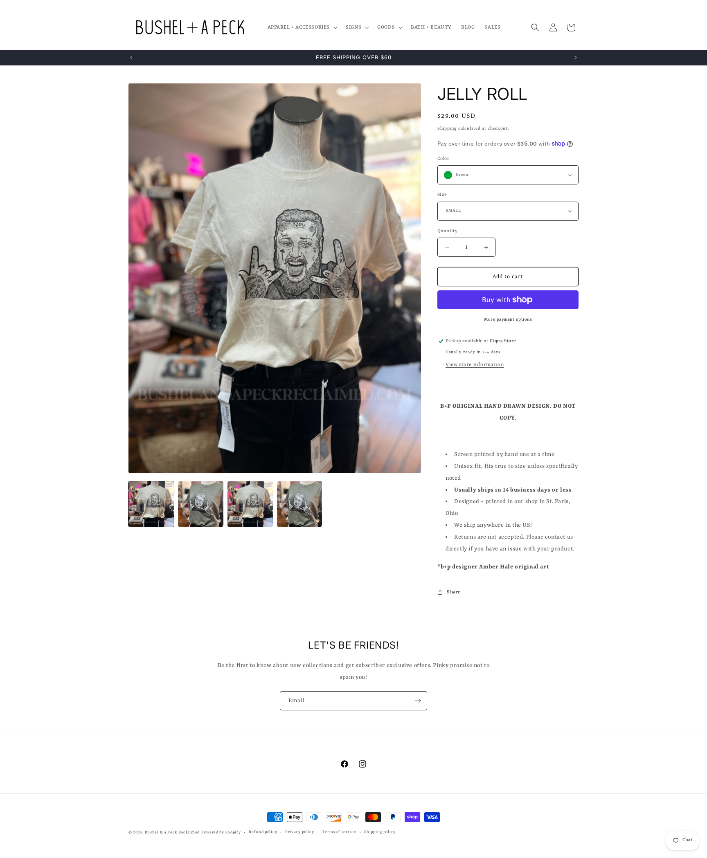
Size (442, 195)
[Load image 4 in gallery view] (299, 504)
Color (443, 159)
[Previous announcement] (131, 57)
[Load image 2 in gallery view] (200, 504)
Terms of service (339, 832)
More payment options (508, 319)
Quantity (447, 231)
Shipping (447, 128)
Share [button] (454, 592)
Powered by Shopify (221, 832)
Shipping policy (380, 832)
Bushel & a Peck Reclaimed (172, 832)
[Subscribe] (418, 700)
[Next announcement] (576, 57)
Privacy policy (299, 832)
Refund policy (263, 832)
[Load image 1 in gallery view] (151, 504)
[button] (302, 27)
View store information (475, 365)
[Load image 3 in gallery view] (250, 504)
